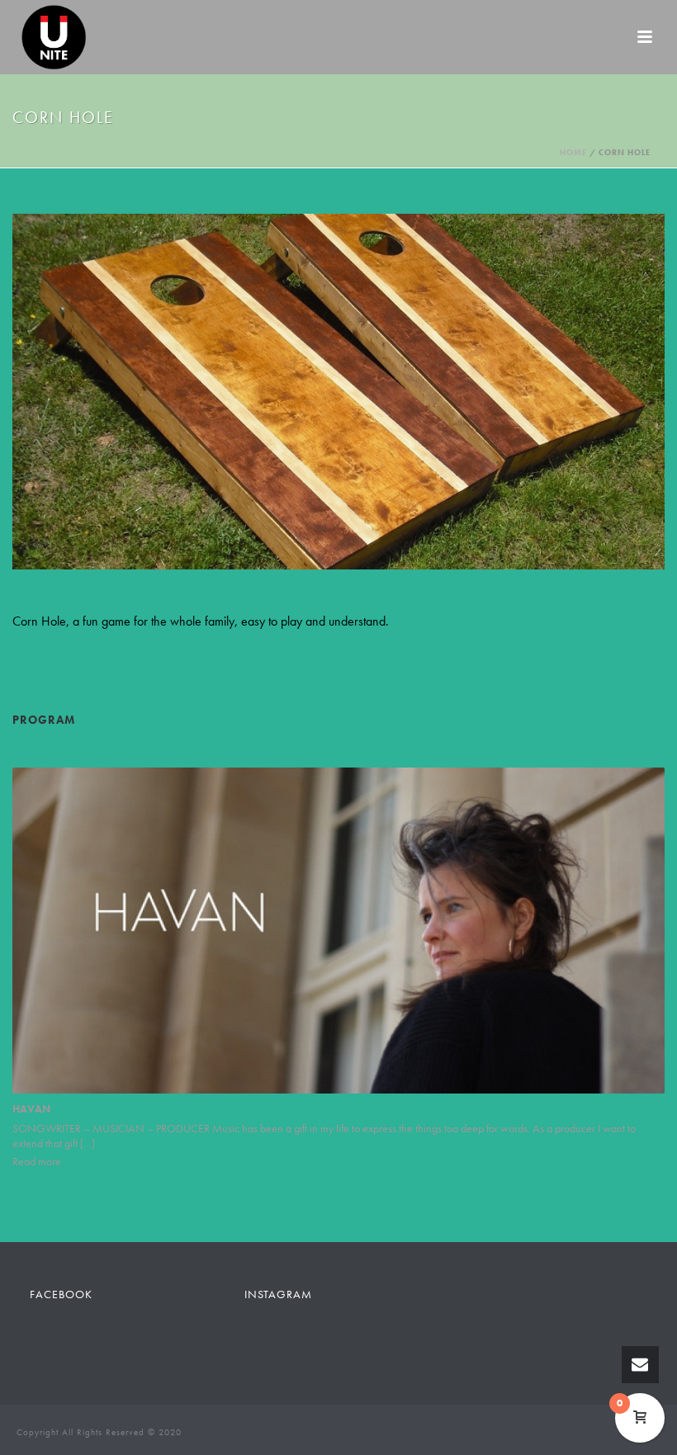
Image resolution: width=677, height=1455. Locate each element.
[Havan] (338, 931)
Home (573, 152)
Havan (31, 1109)
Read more (36, 1161)
